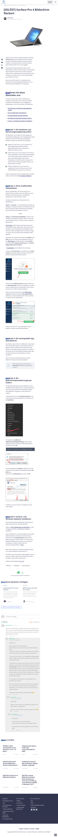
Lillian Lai (9, 601)
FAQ (4, 803)
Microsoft (21, 561)
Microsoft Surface (26, 565)
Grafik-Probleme (22, 5)
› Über (31, 801)
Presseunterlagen (21, 805)
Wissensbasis (14, 5)
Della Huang (10, 17)
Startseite (8, 5)
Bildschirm (8, 565)
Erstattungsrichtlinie (8, 819)
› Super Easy (33, 807)
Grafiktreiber (16, 565)
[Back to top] (55, 835)
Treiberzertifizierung (7, 809)
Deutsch (26, 828)
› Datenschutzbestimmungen (37, 805)
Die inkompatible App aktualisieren (18, 115)
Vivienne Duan (30, 601)
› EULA (31, 803)
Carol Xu (4, 754)
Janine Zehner (17, 640)
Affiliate (19, 801)
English (21, 828)
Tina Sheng (5, 768)
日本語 (37, 828)
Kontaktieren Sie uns (8, 801)
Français (32, 828)
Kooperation (20, 803)
